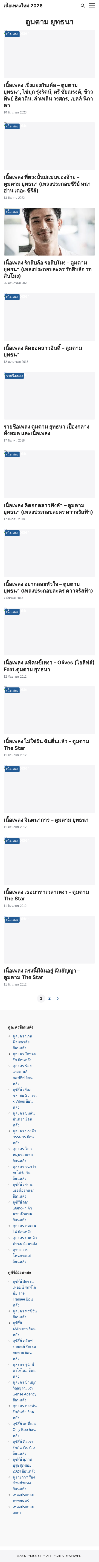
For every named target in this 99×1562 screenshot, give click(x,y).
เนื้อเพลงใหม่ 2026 (23, 5)
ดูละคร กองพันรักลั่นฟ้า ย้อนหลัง (25, 1412)
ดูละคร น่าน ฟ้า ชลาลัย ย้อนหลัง (22, 1042)
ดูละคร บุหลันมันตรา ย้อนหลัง (24, 1119)
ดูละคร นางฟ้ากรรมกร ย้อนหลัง (24, 1137)
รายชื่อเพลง (14, 375)
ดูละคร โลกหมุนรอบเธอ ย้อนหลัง (23, 1155)
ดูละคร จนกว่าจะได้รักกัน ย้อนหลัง (24, 1172)
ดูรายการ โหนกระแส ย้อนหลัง (22, 1255)
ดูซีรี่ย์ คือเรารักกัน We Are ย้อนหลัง (24, 1447)
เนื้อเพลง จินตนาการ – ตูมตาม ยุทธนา (46, 820)
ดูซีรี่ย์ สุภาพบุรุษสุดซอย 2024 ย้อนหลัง (24, 1465)
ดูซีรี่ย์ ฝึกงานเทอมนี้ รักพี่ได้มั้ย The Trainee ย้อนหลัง (24, 1293)
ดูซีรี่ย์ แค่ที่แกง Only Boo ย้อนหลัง (25, 1430)
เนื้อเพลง (12, 34)
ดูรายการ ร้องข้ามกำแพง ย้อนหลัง (24, 1483)
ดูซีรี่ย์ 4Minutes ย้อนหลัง (24, 1329)
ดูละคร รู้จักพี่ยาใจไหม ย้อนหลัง (24, 1370)
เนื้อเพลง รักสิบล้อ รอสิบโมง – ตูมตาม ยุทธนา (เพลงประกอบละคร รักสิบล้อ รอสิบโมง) (48, 269)
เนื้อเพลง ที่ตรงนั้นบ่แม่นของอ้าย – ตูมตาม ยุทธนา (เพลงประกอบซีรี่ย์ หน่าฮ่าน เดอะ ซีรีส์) (47, 184)
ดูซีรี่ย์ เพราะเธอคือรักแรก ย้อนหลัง (24, 1190)
